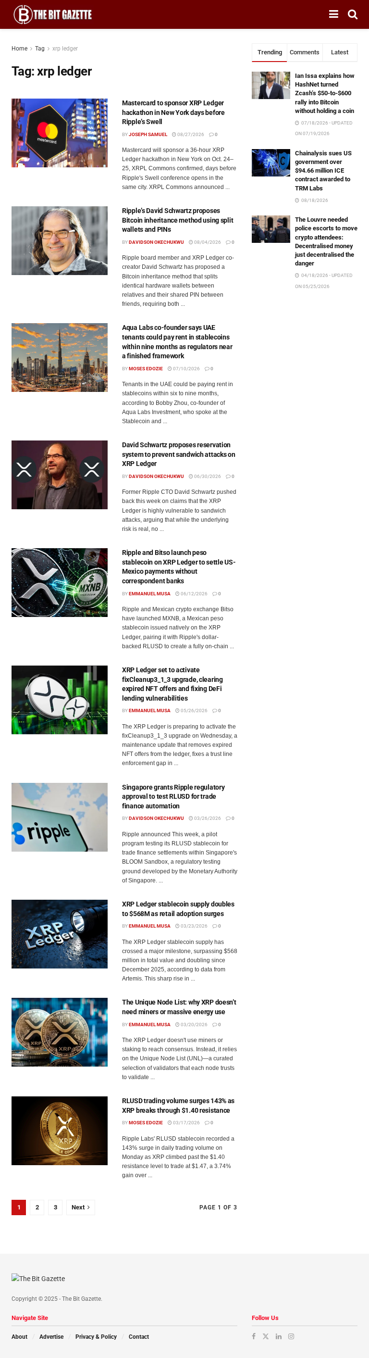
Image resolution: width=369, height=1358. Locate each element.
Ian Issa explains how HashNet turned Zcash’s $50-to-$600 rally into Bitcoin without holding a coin (325, 93)
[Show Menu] (333, 14)
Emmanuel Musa (150, 593)
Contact (139, 1336)
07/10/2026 (186, 368)
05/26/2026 (194, 710)
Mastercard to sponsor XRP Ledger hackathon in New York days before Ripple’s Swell (173, 112)
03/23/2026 (194, 926)
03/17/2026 (186, 1122)
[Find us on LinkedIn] (279, 1336)
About (19, 1336)
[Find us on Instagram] (291, 1336)
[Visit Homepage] (53, 14)
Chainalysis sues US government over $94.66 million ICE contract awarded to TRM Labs (323, 171)
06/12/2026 (194, 593)
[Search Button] (352, 14)
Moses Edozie (146, 368)
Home (19, 48)
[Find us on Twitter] (265, 1336)
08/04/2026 (207, 242)
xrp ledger (65, 48)
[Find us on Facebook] (254, 1336)
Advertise (51, 1336)
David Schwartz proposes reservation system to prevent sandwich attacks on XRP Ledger (178, 454)
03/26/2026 (207, 818)
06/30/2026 (207, 476)
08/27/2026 (190, 134)
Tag (40, 48)
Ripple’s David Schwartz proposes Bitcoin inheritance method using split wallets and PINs (177, 220)
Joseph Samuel (148, 134)
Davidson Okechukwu (156, 242)
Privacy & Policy (96, 1336)
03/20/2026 (194, 1024)
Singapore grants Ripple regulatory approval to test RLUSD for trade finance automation (173, 796)
